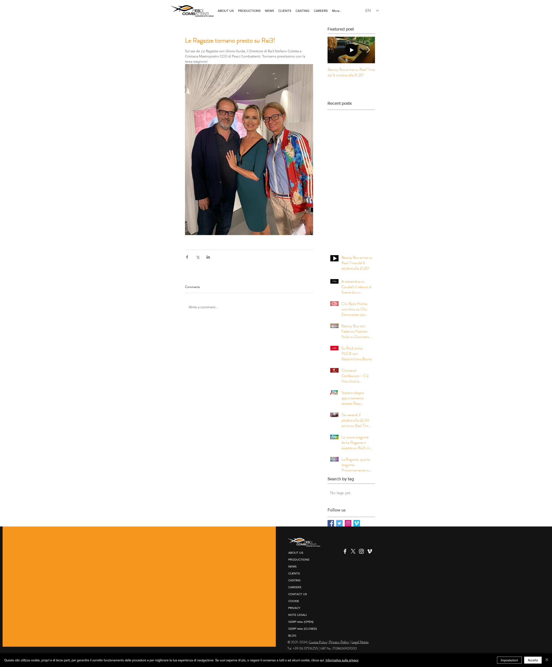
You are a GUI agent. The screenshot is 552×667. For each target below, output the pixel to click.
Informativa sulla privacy (342, 660)
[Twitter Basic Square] (339, 523)
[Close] (546, 660)
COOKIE (293, 601)
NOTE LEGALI (297, 614)
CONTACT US (297, 594)
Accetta (533, 660)
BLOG (292, 635)
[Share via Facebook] (187, 257)
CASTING (294, 580)
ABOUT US (295, 552)
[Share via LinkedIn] (208, 257)
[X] (353, 551)
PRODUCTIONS (298, 559)
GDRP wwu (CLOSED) (302, 628)
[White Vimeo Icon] (369, 551)
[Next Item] (368, 50)
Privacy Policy (339, 642)
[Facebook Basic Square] (331, 523)
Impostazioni (509, 660)
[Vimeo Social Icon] (356, 523)
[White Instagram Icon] (361, 551)
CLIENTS (294, 573)
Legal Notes (360, 642)
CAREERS (294, 587)
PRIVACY (294, 608)
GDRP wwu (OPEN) (300, 621)
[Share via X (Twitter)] (198, 257)
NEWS (292, 566)
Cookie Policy (318, 642)
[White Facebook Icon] (345, 551)
